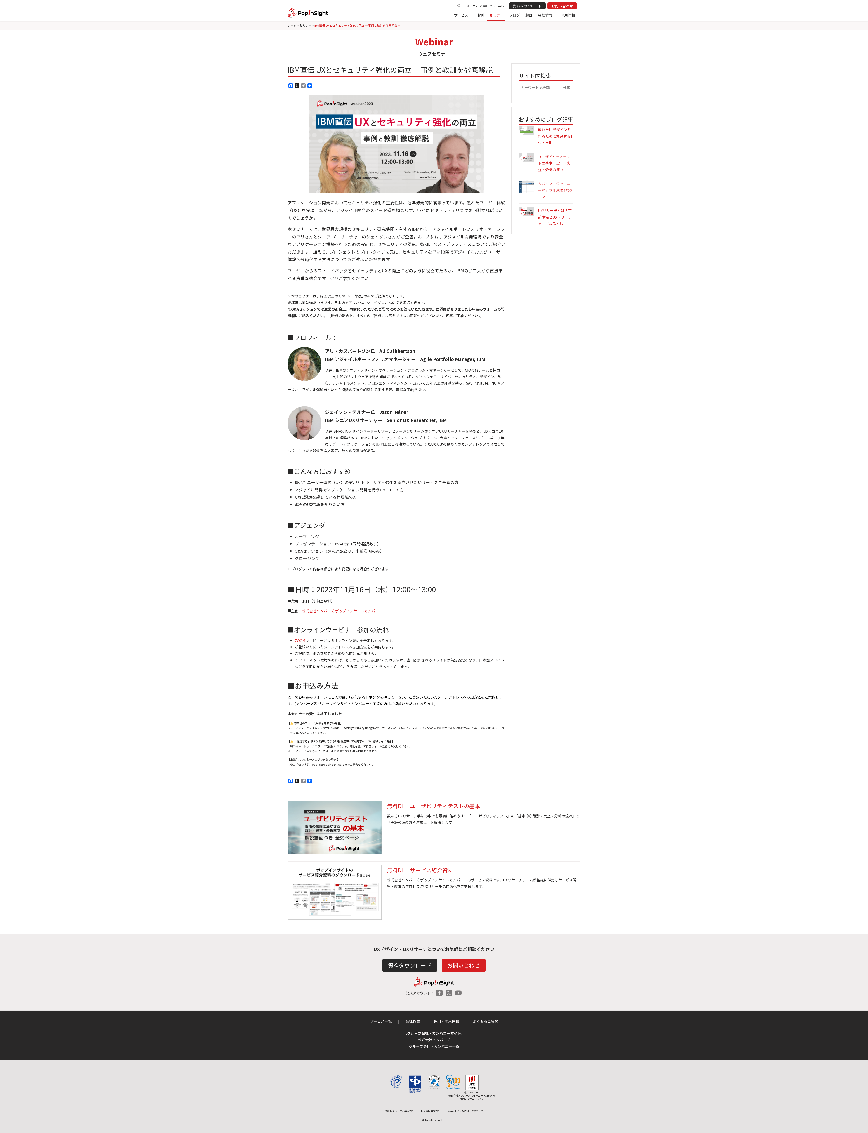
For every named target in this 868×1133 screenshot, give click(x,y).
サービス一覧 (381, 1021)
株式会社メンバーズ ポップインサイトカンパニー (342, 611)
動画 (529, 15)
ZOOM (300, 640)
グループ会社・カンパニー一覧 (434, 1046)
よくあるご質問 (485, 1021)
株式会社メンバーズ (434, 1039)
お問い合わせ (562, 6)
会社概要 (413, 1021)
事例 (480, 15)
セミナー (496, 15)
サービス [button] (461, 15)
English (501, 6)
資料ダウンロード (527, 6)
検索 (566, 87)
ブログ (514, 15)
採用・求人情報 (446, 1021)
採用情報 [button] (568, 15)
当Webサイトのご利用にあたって (465, 1111)
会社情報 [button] (545, 15)
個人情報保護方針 (430, 1111)
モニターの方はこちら (482, 6)
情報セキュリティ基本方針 (399, 1111)
